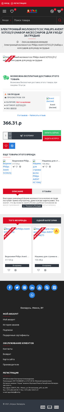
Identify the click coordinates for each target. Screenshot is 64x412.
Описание (17, 191)
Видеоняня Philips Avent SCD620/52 (21, 161)
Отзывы (46, 191)
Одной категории (46, 220)
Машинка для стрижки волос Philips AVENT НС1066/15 (51, 161)
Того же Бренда (17, 220)
